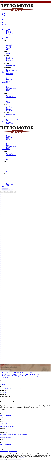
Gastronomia (8, 48)
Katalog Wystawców (9, 33)
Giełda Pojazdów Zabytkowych (11, 88)
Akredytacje (8, 124)
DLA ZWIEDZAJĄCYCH (6, 29)
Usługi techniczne (9, 47)
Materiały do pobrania (9, 74)
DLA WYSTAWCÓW (6, 38)
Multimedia (8, 26)
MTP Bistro (32, 376)
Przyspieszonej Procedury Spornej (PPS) (12, 70)
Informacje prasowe (9, 73)
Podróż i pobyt (8, 28)
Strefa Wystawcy (5, 13)
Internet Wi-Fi (11, 377)
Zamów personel (9, 53)
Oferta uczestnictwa (9, 43)
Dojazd (8, 376)
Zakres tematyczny (9, 27)
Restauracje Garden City (22, 376)
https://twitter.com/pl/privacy (4, 447)
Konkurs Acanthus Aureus (10, 65)
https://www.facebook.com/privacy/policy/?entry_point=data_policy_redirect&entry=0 (14, 434)
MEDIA (3, 72)
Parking (7, 37)
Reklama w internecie (9, 60)
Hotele (7, 49)
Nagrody (16, 375)
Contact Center (8, 57)
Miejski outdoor (8, 59)
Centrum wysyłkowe (9, 61)
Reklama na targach (9, 58)
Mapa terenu (14, 376)
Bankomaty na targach (37, 376)
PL (2, 14)
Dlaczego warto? (9, 42)
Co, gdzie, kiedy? (9, 34)
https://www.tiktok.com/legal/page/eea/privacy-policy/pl (9, 451)
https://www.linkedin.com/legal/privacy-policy (7, 426)
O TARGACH (4, 24)
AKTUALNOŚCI (5, 71)
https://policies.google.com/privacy (5, 415)
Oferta (11, 375)
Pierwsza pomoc (22, 377)
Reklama (13, 375)
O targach (7, 25)
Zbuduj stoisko (8, 46)
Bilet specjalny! (8, 31)
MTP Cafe (28, 376)
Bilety (9, 13)
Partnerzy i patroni (9, 79)
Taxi (14, 377)
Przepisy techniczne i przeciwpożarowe (12, 69)
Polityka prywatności (23, 457)
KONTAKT (4, 125)
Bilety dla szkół (8, 32)
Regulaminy (8, 36)
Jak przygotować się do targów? (11, 44)
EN (4, 15)
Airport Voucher (17, 377)
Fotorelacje (8, 87)
